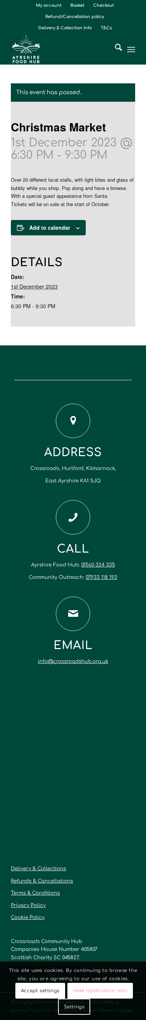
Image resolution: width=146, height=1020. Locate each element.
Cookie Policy (28, 917)
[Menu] (131, 49)
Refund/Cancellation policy (74, 16)
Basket (77, 5)
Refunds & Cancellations (42, 881)
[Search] (114, 49)
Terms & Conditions (35, 893)
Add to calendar (49, 227)
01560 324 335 (98, 565)
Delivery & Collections (38, 868)
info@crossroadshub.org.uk (73, 661)
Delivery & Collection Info (65, 28)
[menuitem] (49, 6)
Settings (74, 1006)
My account (48, 5)
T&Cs (106, 28)
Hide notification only (100, 990)
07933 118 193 (101, 577)
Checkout (103, 5)
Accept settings (40, 990)
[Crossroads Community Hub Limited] (60, 49)
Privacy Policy (28, 905)
